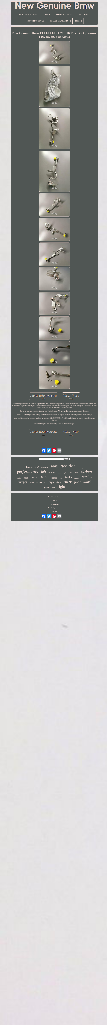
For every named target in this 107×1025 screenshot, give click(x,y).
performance (27, 471)
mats (34, 477)
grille (65, 473)
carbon (86, 471)
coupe (76, 478)
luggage (44, 467)
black (87, 482)
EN (53, 511)
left (43, 472)
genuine (68, 465)
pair (61, 478)
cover (68, 482)
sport (46, 487)
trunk (32, 483)
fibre (53, 488)
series (87, 476)
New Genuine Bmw (54, 497)
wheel (52, 472)
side (71, 473)
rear (54, 466)
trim (39, 482)
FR (56, 511)
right (61, 486)
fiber (76, 473)
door (59, 482)
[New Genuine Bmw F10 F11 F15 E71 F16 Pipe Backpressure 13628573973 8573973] (54, 53)
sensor (59, 473)
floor (77, 482)
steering (80, 467)
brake (68, 477)
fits (45, 483)
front (43, 476)
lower (29, 467)
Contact (54, 500)
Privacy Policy (54, 504)
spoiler (19, 478)
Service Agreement (54, 508)
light (51, 482)
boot (26, 478)
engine (53, 477)
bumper (22, 482)
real (37, 466)
